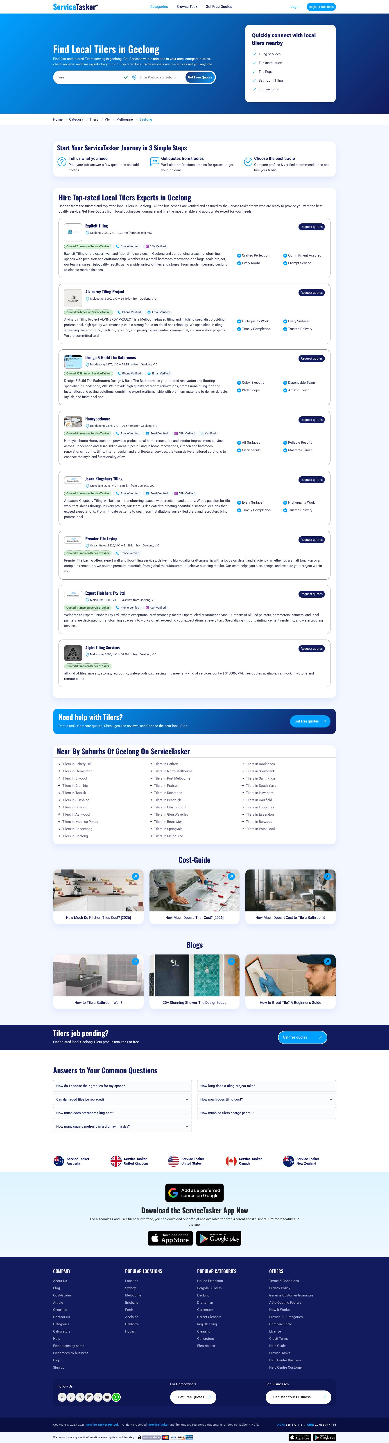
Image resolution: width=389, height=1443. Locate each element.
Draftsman (205, 1303)
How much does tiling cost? (221, 1099)
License (275, 1331)
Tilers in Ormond (74, 807)
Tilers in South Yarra (261, 786)
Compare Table (280, 1324)
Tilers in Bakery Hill (77, 764)
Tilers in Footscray (260, 807)
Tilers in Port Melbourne (172, 778)
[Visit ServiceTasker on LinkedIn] (98, 1397)
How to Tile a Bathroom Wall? (98, 1002)
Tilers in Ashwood (76, 814)
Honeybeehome (97, 418)
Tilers (93, 119)
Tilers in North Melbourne (173, 771)
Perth (129, 1310)
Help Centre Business (285, 1360)
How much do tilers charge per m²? (226, 1113)
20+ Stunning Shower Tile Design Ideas (194, 1002)
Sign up (58, 1367)
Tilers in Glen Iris (75, 786)
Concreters (205, 1339)
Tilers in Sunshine (75, 800)
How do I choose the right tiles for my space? (90, 1086)
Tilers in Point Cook (261, 829)
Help (56, 1339)
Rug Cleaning (207, 1324)
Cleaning (203, 1331)
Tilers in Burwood (259, 822)
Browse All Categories (286, 1317)
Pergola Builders (209, 1288)
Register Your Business (292, 1397)
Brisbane (131, 1303)
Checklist (60, 1310)
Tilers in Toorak (74, 793)
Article (58, 1303)
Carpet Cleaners (209, 1317)
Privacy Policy (279, 1288)
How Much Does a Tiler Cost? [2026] (194, 917)
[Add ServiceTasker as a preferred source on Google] (194, 1193)
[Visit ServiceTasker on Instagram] (89, 1397)
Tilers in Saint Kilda (260, 778)
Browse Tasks (279, 1353)
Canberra (132, 1324)
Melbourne (124, 119)
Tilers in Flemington (77, 771)
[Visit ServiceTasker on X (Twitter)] (80, 1397)
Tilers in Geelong (75, 836)
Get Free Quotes (191, 1397)
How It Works (279, 1310)
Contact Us (61, 1317)
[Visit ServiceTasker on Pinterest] (71, 1397)
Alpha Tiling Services (102, 647)
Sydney (130, 1288)
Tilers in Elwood (74, 778)
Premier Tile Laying (101, 538)
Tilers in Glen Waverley (171, 814)
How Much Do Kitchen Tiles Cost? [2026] (98, 917)
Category (76, 119)
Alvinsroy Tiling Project (104, 291)
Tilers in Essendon (260, 814)
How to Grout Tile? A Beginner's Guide (290, 1002)
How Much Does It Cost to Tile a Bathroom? (291, 917)
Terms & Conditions (284, 1281)
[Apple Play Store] (170, 1238)
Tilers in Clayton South (171, 807)
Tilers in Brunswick (168, 822)
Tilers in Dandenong (77, 829)
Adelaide (131, 1317)
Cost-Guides (62, 1295)
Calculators (61, 1331)
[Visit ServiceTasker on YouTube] (107, 1397)
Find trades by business (70, 1353)
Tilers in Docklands (260, 764)
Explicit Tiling (96, 225)
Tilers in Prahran (166, 786)
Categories (61, 1324)
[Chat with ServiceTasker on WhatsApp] (116, 1397)
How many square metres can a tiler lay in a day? (93, 1126)
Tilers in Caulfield (259, 800)
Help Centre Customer (286, 1367)
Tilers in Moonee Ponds (80, 822)
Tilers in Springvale (168, 829)
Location (131, 1281)
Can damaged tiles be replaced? (80, 1099)
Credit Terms (279, 1339)
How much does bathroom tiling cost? (85, 1113)
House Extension (210, 1281)
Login (294, 7)
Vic (107, 119)
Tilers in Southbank (260, 771)
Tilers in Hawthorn (260, 793)
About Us (60, 1281)
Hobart (130, 1331)
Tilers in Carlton (166, 764)
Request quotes (312, 227)
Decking (203, 1295)
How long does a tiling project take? (227, 1086)
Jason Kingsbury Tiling (103, 478)
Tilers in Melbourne (168, 836)
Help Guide (277, 1346)
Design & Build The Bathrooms (110, 357)
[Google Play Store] (218, 1238)
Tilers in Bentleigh (167, 800)
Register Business (321, 7)
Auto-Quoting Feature (285, 1303)
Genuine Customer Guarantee (291, 1295)
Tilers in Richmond (168, 793)
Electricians (206, 1346)
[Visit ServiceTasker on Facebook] (62, 1397)
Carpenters (205, 1310)
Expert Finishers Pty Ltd (105, 593)
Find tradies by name (68, 1346)
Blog (56, 1288)
